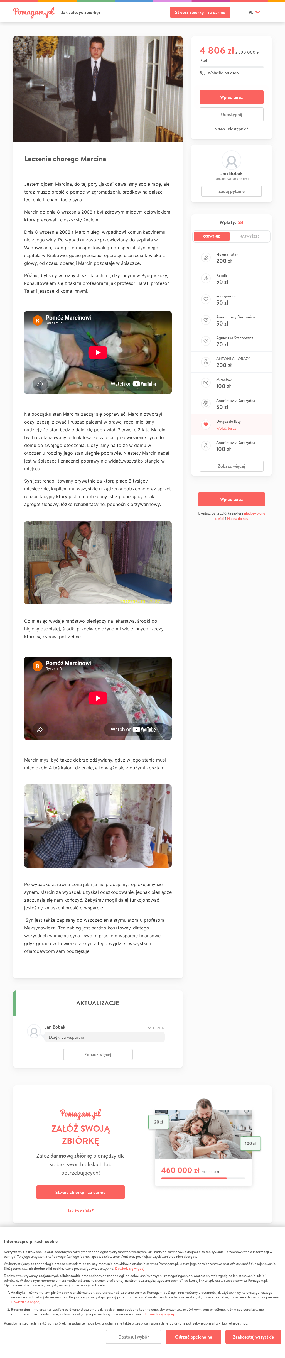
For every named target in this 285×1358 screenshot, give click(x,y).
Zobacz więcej (97, 1054)
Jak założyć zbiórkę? (81, 12)
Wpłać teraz (231, 97)
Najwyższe (249, 236)
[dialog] (142, 1292)
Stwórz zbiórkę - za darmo (200, 12)
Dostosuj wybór (133, 1337)
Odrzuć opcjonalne (193, 1337)
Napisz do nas (237, 518)
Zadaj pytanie (231, 191)
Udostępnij (231, 114)
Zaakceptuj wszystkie (253, 1337)
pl (251, 12)
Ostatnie (211, 236)
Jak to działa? (80, 1211)
